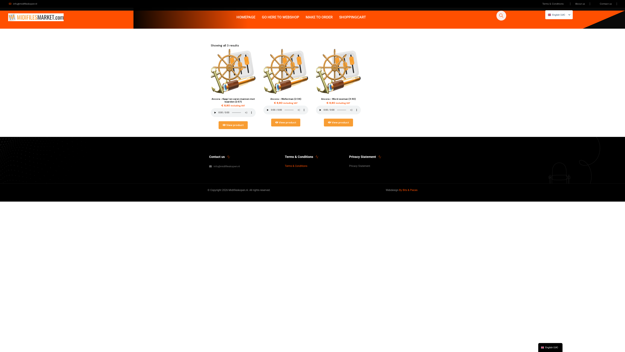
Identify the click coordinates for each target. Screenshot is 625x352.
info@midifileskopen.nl (25, 3)
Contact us (606, 3)
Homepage (245, 17)
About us (580, 3)
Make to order (319, 17)
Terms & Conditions (553, 3)
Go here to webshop (280, 17)
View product (235, 125)
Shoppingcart (352, 17)
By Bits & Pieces (408, 190)
